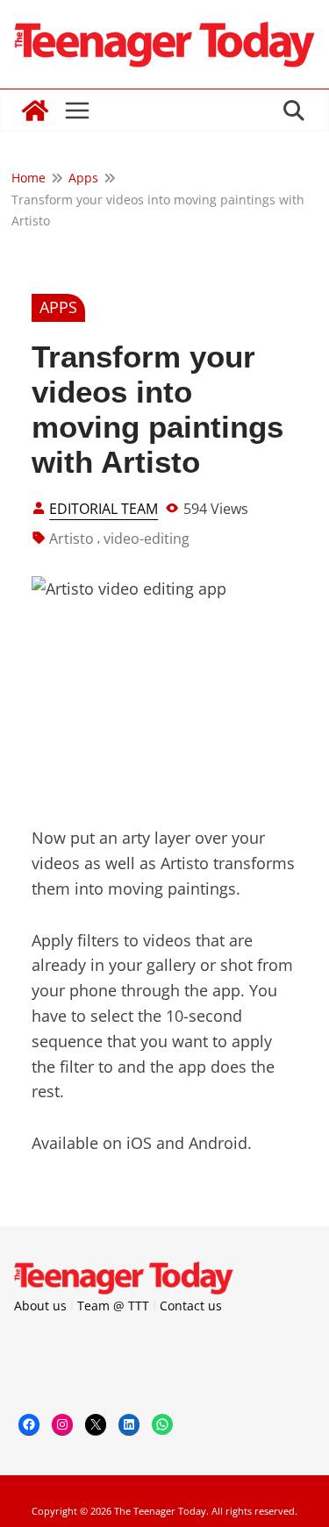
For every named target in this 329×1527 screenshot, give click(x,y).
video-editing (147, 538)
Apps (58, 307)
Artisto (71, 538)
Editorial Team (103, 508)
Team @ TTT (113, 1305)
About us (40, 1305)
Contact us (191, 1305)
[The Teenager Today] (35, 110)
